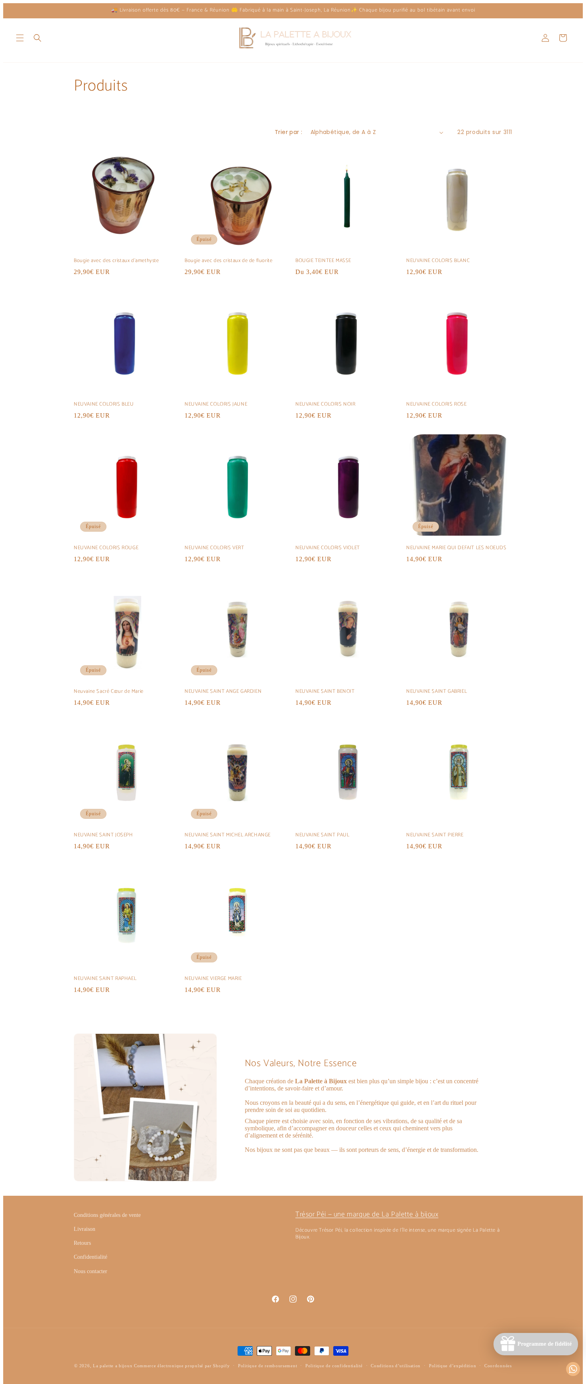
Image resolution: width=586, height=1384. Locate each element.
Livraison (84, 1229)
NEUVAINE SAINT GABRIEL (436, 691)
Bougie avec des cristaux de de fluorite (228, 261)
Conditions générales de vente (107, 1215)
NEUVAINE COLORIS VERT (214, 548)
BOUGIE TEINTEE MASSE (323, 261)
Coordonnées (498, 1365)
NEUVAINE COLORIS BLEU (104, 404)
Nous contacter (90, 1271)
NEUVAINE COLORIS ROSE (436, 404)
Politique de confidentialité (334, 1365)
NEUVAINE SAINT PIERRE (435, 835)
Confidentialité (90, 1257)
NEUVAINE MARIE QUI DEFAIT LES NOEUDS (456, 548)
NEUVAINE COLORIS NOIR (325, 404)
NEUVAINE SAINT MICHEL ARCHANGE (228, 835)
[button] (20, 38)
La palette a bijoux (112, 1365)
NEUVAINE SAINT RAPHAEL (105, 979)
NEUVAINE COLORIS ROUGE (106, 548)
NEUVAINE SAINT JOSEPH (103, 835)
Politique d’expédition (452, 1365)
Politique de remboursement (267, 1365)
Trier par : (288, 132)
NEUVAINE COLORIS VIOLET (327, 548)
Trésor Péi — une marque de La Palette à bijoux (367, 1214)
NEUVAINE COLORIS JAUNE (216, 404)
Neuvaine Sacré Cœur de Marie (109, 691)
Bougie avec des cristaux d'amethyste (116, 261)
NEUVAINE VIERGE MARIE (213, 979)
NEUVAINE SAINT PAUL (322, 835)
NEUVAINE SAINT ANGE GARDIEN (223, 691)
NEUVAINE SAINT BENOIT (325, 691)
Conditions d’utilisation (396, 1365)
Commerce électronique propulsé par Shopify (182, 1365)
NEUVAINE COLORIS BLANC (438, 261)
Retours (82, 1243)
